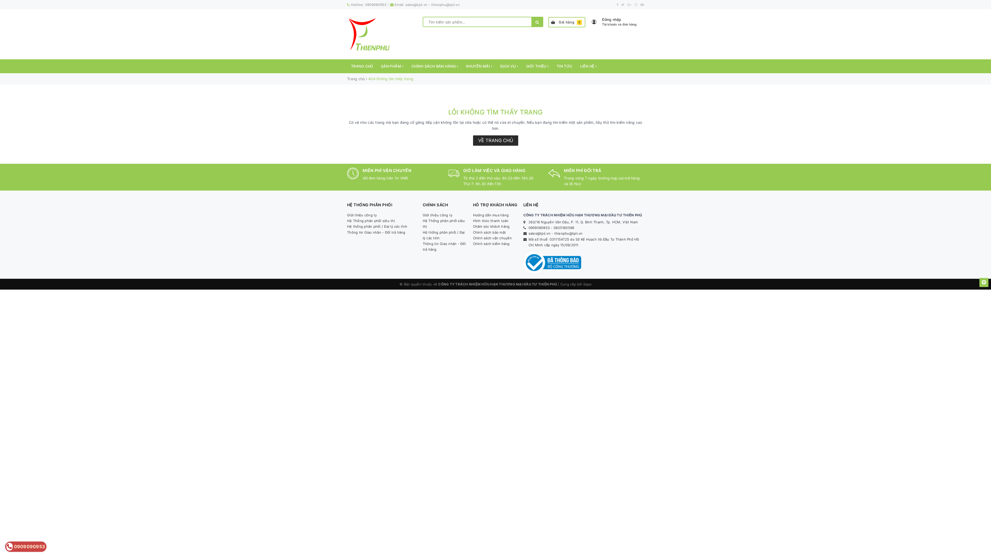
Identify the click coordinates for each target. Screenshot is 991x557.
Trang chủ (362, 66)
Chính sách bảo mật (489, 232)
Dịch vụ (508, 66)
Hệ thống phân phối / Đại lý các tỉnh (377, 226)
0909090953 (376, 5)
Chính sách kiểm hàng (491, 244)
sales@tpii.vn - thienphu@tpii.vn (432, 5)
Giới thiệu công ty (362, 215)
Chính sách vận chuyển (492, 238)
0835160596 (564, 228)
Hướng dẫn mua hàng (491, 215)
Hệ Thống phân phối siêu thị (371, 221)
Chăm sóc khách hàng (491, 226)
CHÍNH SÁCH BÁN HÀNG (434, 66)
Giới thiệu (537, 66)
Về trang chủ (495, 140)
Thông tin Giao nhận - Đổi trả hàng (376, 232)
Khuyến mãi (478, 66)
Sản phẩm (391, 66)
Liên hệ (587, 66)
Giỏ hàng (570, 22)
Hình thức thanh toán (491, 221)
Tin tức (564, 66)
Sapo (587, 284)
